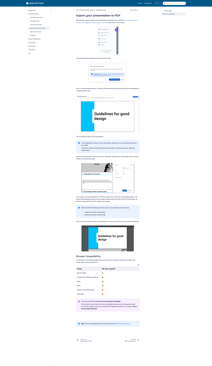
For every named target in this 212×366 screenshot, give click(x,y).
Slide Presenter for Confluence (87, 10)
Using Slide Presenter (33, 13)
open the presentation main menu (98, 22)
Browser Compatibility (169, 14)
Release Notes (31, 46)
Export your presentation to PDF (37, 28)
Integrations (33, 35)
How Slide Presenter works (36, 17)
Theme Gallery (31, 42)
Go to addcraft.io (148, 3)
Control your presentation (36, 24)
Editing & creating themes (34, 39)
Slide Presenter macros (35, 31)
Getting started (31, 10)
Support (140, 3)
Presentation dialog (34, 21)
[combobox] (174, 3)
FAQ (29, 53)
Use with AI (134, 10)
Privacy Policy (31, 49)
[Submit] (164, 3)
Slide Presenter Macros (123, 323)
